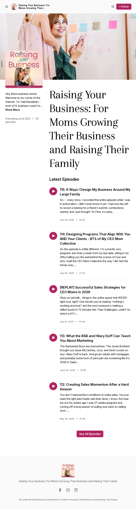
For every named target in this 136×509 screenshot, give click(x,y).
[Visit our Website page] (76, 490)
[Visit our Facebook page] (60, 490)
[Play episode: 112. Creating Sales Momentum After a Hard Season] (53, 386)
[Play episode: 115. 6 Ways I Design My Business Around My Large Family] (53, 191)
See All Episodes (90, 434)
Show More (12, 109)
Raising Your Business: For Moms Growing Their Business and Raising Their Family (35, 7)
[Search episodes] (113, 7)
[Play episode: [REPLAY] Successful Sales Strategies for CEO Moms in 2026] (53, 289)
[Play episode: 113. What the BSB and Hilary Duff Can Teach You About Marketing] (53, 338)
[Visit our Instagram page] (68, 490)
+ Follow (124, 6)
